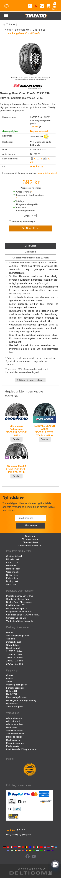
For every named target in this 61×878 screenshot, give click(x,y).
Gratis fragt (30, 536)
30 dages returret (30, 539)
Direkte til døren (30, 542)
